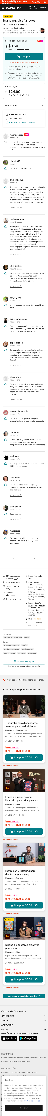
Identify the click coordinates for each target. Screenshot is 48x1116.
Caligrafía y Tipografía (13, 637)
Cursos (12, 680)
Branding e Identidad (11, 645)
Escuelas (42, 1058)
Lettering (22, 653)
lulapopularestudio (19, 411)
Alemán (42, 605)
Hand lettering (9, 653)
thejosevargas (17, 219)
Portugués (32, 605)
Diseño (26, 637)
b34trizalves (16, 266)
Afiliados (4, 1076)
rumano (40, 612)
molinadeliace (16, 135)
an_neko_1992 (16, 180)
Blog (28, 1072)
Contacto (14, 1072)
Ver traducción (16, 208)
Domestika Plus (24, 1061)
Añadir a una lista (12, 765)
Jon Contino (19, 28)
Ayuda (34, 1072)
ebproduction (16, 343)
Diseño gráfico (27, 649)
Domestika (5, 1072)
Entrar (43, 7)
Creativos (33, 1058)
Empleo (20, 1058)
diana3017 (15, 161)
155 (15, 578)
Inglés (30, 603)
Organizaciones (15, 1076)
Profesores (27, 1076)
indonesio (32, 615)
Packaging (32, 653)
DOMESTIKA (13, 7)
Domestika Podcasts (9, 1061)
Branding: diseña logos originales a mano (19, 22)
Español (38, 603)
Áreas (4, 1020)
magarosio (15, 531)
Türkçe (32, 612)
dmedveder (15, 477)
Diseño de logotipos (11, 649)
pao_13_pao (15, 297)
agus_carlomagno (18, 319)
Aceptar (24, 1108)
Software (7, 1025)
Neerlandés (40, 610)
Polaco (31, 610)
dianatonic (15, 432)
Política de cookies (32, 1101)
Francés (32, 608)
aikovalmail (15, 506)
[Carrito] (35, 7)
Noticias (22, 1072)
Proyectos (12, 1058)
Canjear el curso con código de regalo (24, 666)
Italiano (41, 608)
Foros (26, 1058)
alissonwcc (15, 377)
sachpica (14, 456)
